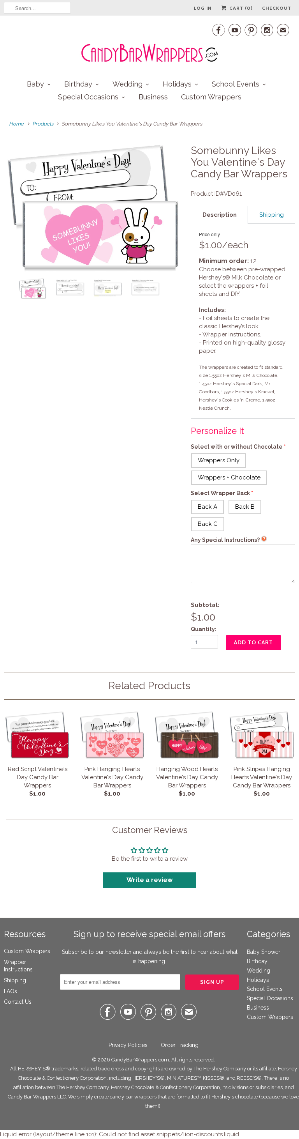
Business (153, 97)
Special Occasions (88, 97)
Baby (35, 84)
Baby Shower (263, 952)
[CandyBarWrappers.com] (149, 42)
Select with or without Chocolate (237, 447)
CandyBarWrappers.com (140, 1060)
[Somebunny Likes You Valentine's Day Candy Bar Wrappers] (93, 208)
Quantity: (203, 629)
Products (42, 124)
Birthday (78, 84)
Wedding (127, 84)
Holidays (177, 84)
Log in (202, 8)
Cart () (240, 8)
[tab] (219, 215)
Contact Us (18, 1002)
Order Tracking (180, 1045)
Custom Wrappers (211, 97)
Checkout (276, 8)
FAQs (10, 991)
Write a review (149, 880)
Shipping (15, 980)
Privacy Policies (128, 1045)
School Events (235, 84)
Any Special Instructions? (225, 540)
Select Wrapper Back (220, 493)
